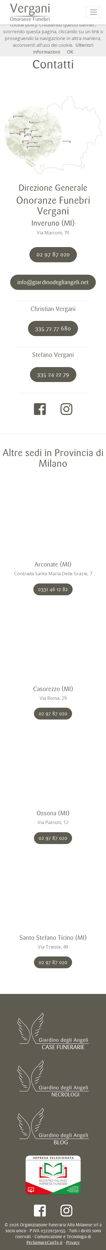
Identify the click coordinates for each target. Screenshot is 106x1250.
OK (70, 52)
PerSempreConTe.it (44, 1242)
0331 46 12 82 (53, 589)
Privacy (73, 1242)
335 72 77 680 (53, 328)
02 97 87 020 (53, 254)
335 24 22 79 (53, 374)
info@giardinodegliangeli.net (53, 282)
